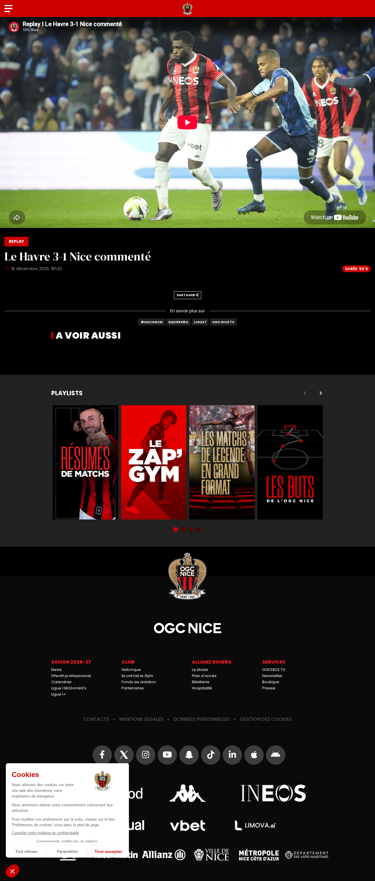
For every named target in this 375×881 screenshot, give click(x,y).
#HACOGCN (152, 322)
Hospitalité (202, 688)
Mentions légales (141, 719)
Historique (131, 669)
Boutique (270, 682)
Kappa (187, 793)
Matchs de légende (222, 462)
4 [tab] (199, 530)
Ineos (273, 793)
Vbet (187, 825)
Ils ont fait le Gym (137, 676)
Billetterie (200, 682)
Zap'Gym (153, 462)
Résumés (85, 462)
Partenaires (133, 688)
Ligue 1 (200, 322)
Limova (255, 825)
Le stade (200, 669)
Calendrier (61, 682)
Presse (268, 688)
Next (321, 393)
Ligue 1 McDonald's (68, 688)
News (56, 669)
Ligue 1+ (58, 694)
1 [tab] (176, 530)
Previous (305, 393)
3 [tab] (191, 530)
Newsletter (272, 676)
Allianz (163, 854)
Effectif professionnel (71, 676)
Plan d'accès (204, 676)
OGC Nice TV (223, 322)
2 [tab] (184, 530)
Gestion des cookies (266, 719)
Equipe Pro (178, 322)
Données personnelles (201, 719)
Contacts (96, 719)
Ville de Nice (211, 854)
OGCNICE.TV (273, 669)
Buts (290, 462)
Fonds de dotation (139, 682)
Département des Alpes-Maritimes (306, 855)
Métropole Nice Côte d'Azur (259, 854)
